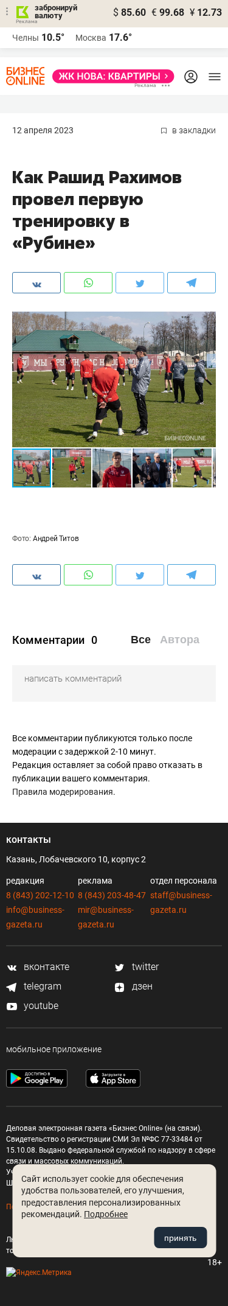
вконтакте (45, 967)
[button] (205, 322)
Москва (90, 38)
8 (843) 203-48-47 (112, 895)
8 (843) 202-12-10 (40, 895)
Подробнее (106, 1214)
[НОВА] (109, 76)
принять (180, 1238)
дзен (141, 986)
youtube (39, 1005)
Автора (179, 640)
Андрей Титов (56, 538)
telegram (41, 986)
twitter (144, 967)
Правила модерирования (62, 792)
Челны (25, 38)
